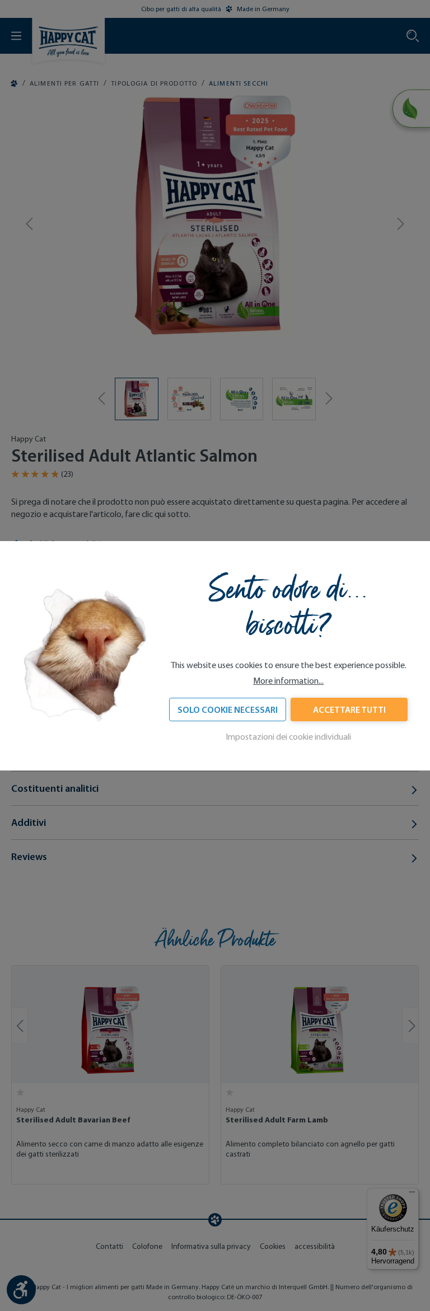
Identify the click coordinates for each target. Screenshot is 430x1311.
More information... (288, 680)
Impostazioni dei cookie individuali (288, 736)
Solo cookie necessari (227, 709)
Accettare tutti (349, 709)
